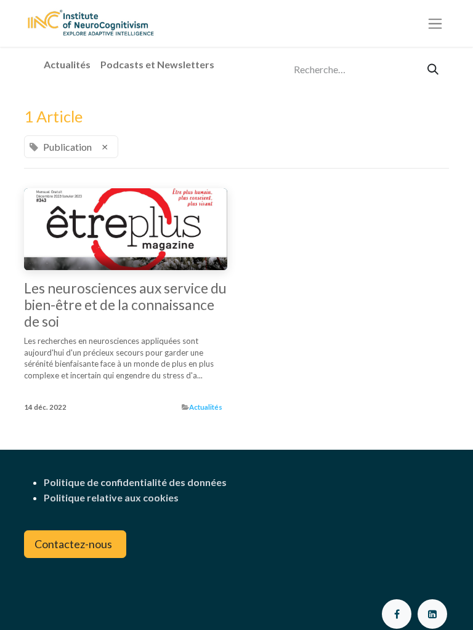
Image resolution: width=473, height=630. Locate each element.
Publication (46, 391)
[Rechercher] (433, 69)
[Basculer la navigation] (435, 23)
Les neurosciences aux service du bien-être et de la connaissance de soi (125, 305)
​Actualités (205, 407)
